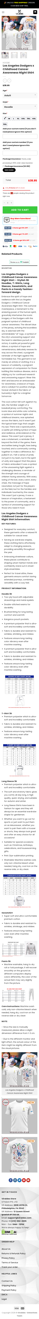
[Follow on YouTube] (28, 1180)
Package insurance (12, 159)
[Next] (33, 33)
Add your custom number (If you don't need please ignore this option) (18, 145)
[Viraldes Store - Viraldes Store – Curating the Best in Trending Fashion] (19, 12)
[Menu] (3, 12)
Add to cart (20, 209)
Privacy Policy (8, 1258)
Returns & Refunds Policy (13, 1253)
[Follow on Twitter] (19, 1180)
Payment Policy (9, 1290)
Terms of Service (10, 1262)
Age (5, 90)
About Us (6, 1249)
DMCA (4, 1294)
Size (5, 113)
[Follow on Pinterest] (24, 1180)
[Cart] (35, 12)
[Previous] (5, 33)
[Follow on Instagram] (15, 1180)
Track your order (10, 1267)
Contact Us (7, 1281)
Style (5, 102)
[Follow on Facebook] (11, 1180)
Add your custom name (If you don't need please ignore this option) (19, 130)
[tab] (19, 268)
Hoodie (6, 62)
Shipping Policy (9, 1285)
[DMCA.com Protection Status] (9, 1231)
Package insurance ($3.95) (17, 166)
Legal (4, 1299)
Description (7, 268)
